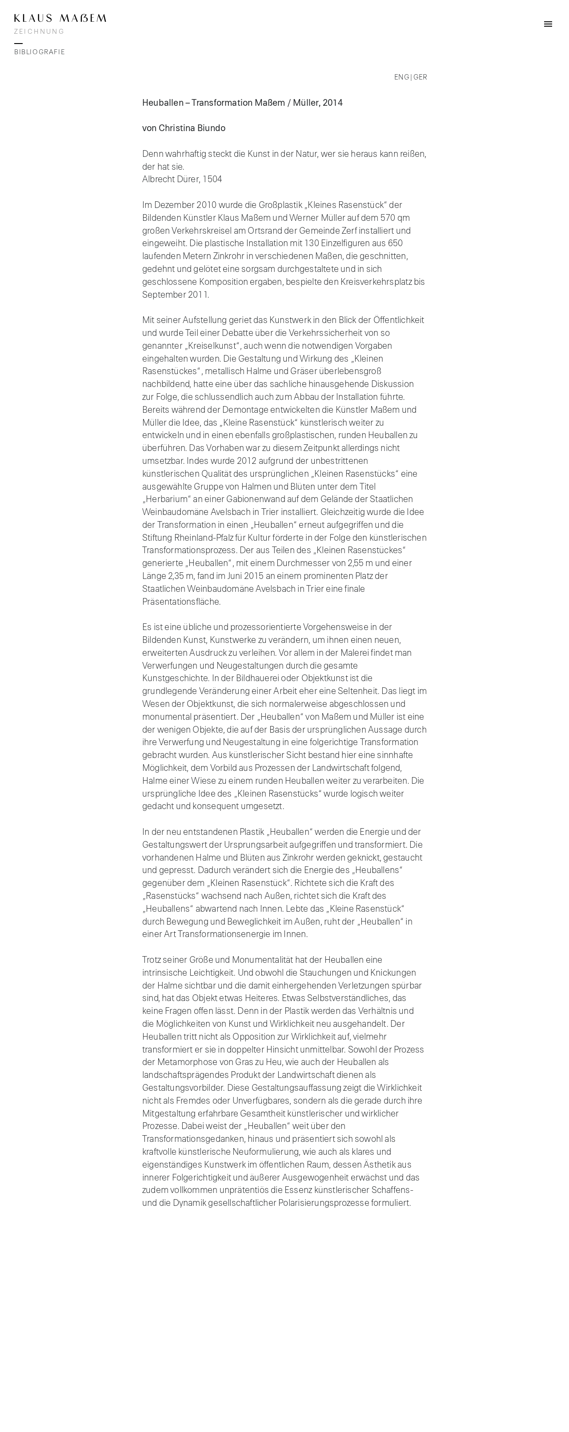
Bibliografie (39, 52)
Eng (401, 77)
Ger (420, 77)
